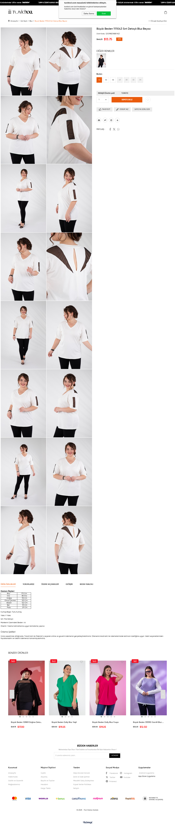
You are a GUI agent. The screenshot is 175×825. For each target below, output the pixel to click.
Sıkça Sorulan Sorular (81, 773)
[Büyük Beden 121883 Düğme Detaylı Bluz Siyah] (26, 688)
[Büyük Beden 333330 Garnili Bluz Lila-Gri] (148, 688)
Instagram (127, 773)
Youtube (126, 777)
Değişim (69, 584)
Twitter (114, 129)
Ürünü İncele (26, 716)
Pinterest (113, 781)
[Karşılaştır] (105, 120)
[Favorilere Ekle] (148, 99)
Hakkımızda (13, 777)
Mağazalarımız (14, 784)
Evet (104, 13)
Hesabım (44, 784)
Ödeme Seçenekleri (50, 584)
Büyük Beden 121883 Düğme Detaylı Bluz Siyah (26, 722)
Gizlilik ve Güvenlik (15, 781)
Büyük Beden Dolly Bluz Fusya (105, 722)
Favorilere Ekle (41, 662)
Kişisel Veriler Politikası (82, 784)
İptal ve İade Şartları (81, 777)
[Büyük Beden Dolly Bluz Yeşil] (67, 688)
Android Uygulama (146, 773)
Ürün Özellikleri (8, 584)
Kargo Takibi (46, 788)
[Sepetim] (165, 13)
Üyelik (43, 773)
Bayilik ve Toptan (48, 781)
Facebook (110, 129)
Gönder (114, 755)
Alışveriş (44, 777)
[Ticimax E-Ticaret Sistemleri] (87, 822)
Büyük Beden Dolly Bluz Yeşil (64, 722)
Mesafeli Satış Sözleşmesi (83, 781)
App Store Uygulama (146, 776)
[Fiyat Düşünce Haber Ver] (117, 120)
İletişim (76, 788)
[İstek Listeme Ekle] (99, 120)
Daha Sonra (89, 13)
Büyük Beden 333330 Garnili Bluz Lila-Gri (148, 722)
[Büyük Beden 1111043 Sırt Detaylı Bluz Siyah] (102, 60)
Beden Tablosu (86, 584)
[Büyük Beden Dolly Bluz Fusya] (108, 688)
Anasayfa (12, 773)
